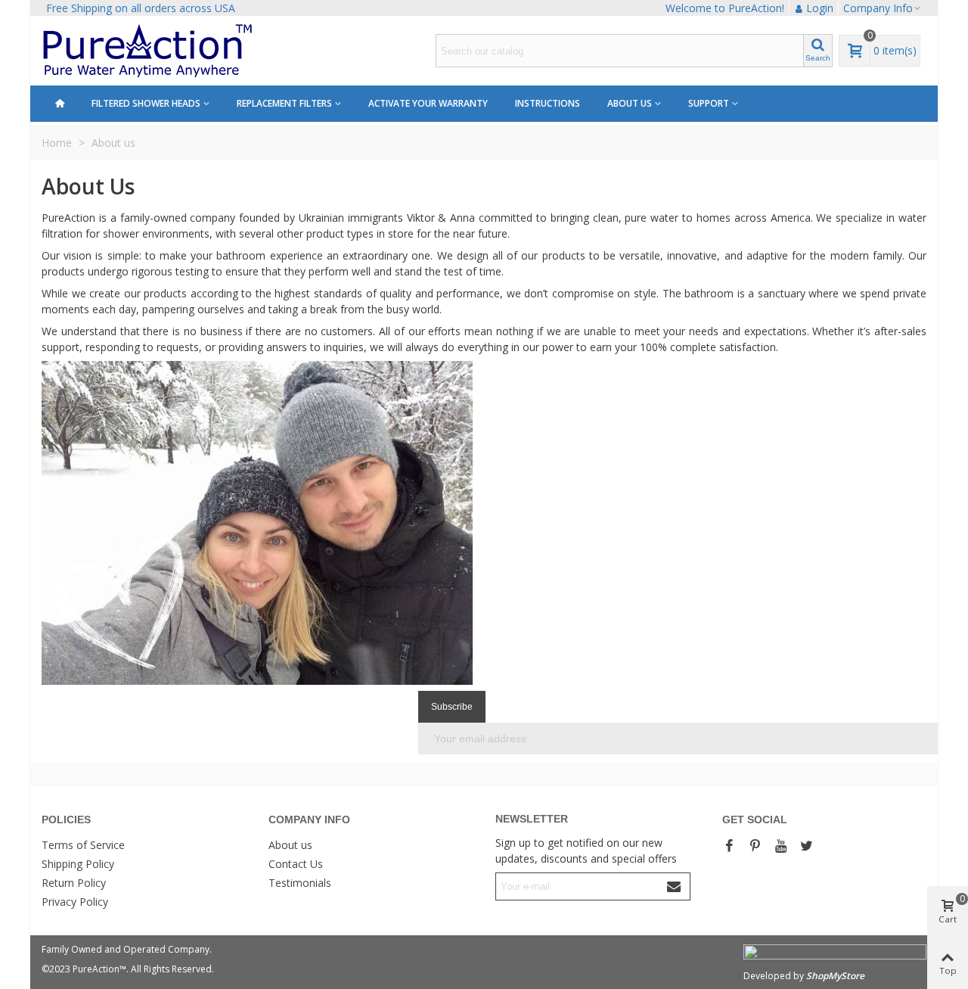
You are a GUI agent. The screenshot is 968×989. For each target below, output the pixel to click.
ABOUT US (629, 103)
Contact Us (295, 864)
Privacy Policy (75, 901)
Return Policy (74, 882)
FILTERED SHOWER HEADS (146, 103)
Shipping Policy (78, 864)
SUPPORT (708, 103)
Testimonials (299, 882)
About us (290, 845)
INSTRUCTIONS (547, 103)
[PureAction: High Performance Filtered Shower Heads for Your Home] (185, 50)
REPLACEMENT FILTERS (284, 103)
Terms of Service (83, 845)
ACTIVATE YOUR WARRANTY (428, 103)
